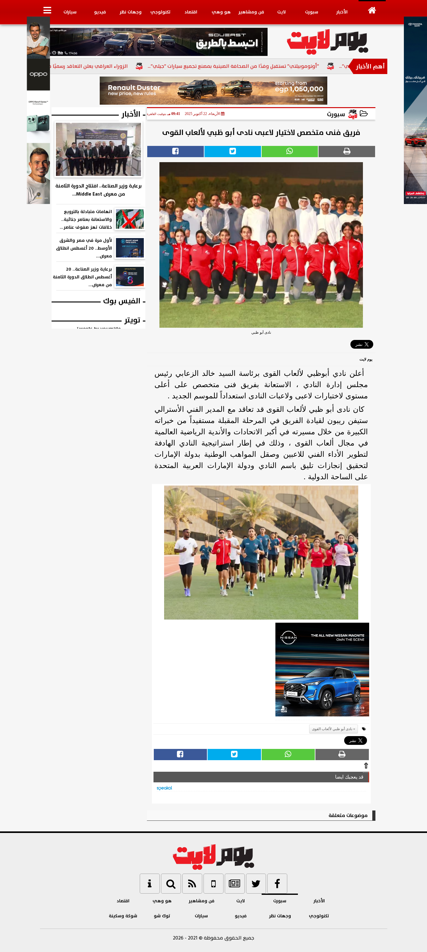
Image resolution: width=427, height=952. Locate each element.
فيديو (100, 12)
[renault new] (213, 91)
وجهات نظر (130, 12)
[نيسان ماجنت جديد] (322, 671)
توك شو (162, 916)
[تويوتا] (415, 202)
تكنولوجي (160, 12)
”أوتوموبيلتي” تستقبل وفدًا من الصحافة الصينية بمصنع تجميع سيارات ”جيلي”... (259, 66)
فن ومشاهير (251, 12)
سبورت (311, 12)
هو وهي (221, 12)
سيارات (70, 12)
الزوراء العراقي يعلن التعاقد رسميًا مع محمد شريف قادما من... (86, 66)
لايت (281, 12)
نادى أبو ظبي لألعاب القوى (332, 729)
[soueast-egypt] (154, 42)
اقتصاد (190, 12)
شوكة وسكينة (123, 916)
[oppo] (38, 202)
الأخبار (342, 12)
